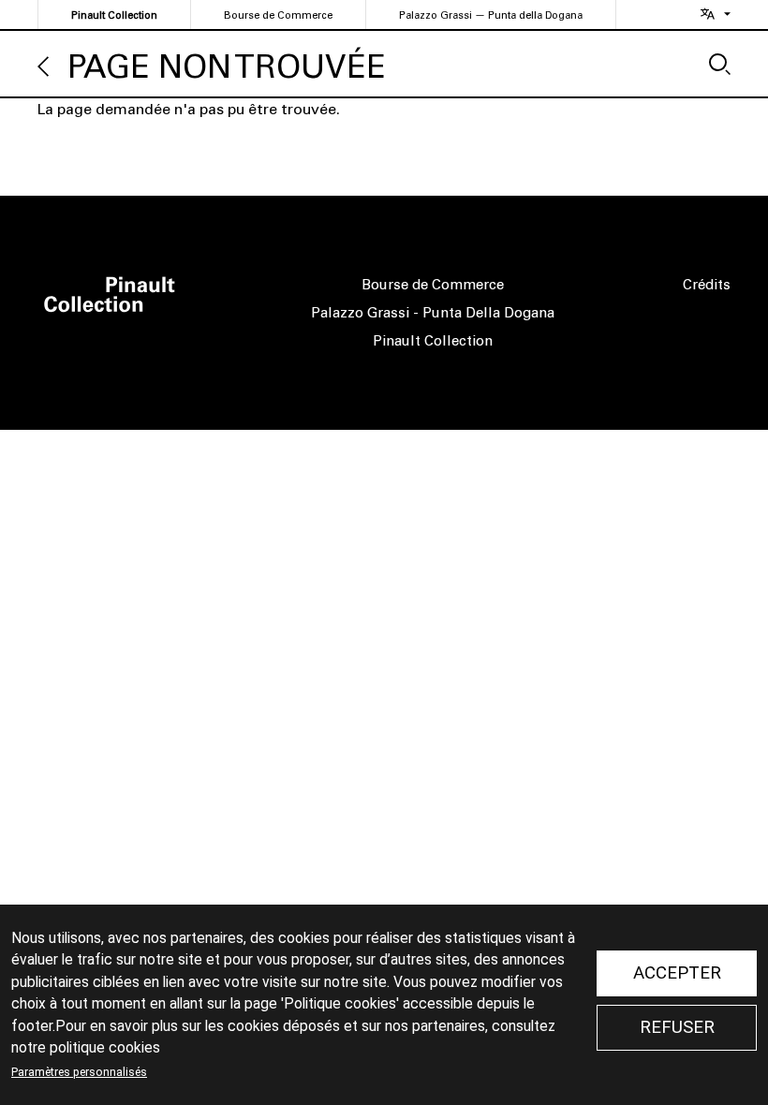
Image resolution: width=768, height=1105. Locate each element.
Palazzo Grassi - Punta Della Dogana (432, 312)
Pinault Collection (114, 15)
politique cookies (105, 1047)
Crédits (707, 284)
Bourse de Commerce (278, 15)
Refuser (677, 1027)
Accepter (677, 973)
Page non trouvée (226, 67)
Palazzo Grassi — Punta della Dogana (491, 15)
